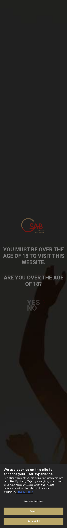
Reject (33, 511)
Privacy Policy (25, 491)
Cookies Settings (33, 501)
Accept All (33, 521)
